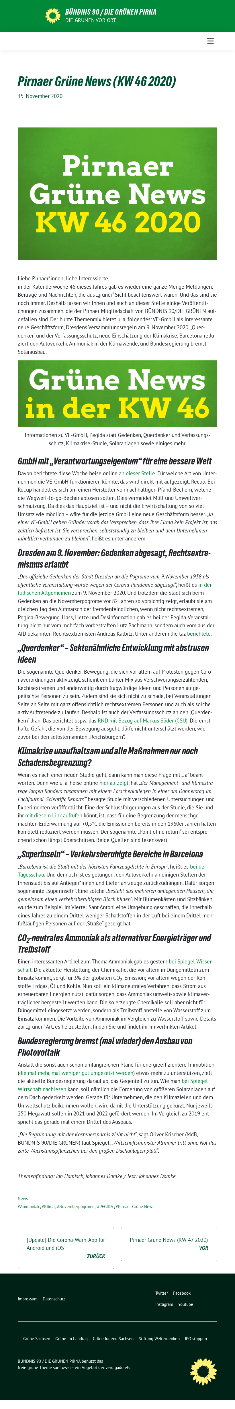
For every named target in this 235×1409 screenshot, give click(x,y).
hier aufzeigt (113, 782)
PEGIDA (106, 1206)
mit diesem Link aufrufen (53, 815)
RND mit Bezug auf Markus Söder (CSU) (142, 720)
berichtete (199, 633)
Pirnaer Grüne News (136, 1206)
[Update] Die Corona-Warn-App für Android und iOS (66, 1248)
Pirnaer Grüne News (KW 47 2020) (169, 1244)
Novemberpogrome (77, 1206)
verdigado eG (117, 1367)
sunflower (62, 1367)
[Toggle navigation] (210, 41)
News (23, 1198)
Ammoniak (29, 1206)
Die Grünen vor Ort (90, 20)
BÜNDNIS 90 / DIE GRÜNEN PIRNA (111, 12)
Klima (49, 1206)
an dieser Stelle (137, 473)
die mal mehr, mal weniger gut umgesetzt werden (76, 1072)
